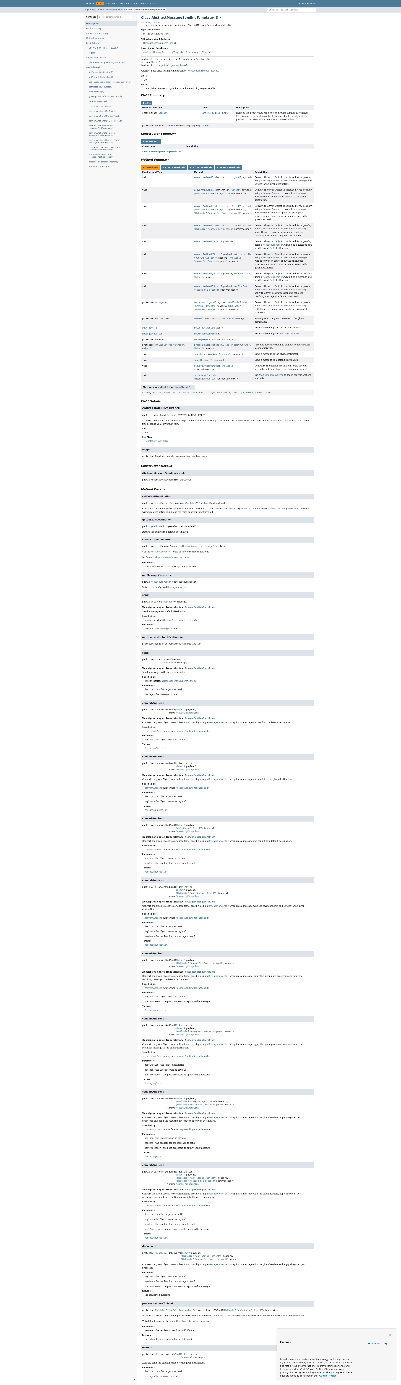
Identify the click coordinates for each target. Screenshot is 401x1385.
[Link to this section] (167, 95)
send (196, 354)
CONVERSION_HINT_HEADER (103, 48)
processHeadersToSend (206, 345)
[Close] (390, 1335)
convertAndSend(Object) (101, 106)
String (162, 113)
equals (156, 392)
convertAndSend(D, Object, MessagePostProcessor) (102, 134)
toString (237, 392)
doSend (198, 318)
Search (144, 3)
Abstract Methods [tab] (201, 167)
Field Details (92, 43)
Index (136, 3)
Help (152, 3)
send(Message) (96, 91)
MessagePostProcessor (220, 213)
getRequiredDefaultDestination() (105, 96)
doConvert (199, 302)
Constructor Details (96, 57)
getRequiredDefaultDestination (212, 339)
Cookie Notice (327, 1375)
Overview (90, 3)
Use (108, 3)
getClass (183, 392)
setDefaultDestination (207, 366)
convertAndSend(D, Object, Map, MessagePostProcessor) (105, 148)
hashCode (197, 392)
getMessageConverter (206, 333)
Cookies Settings (377, 1343)
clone (145, 392)
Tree (114, 3)
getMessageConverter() (100, 87)
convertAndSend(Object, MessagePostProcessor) (101, 127)
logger (92, 53)
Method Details (94, 67)
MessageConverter (152, 333)
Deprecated (125, 3)
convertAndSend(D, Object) (102, 111)
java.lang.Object (150, 22)
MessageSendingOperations (158, 43)
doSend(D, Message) (99, 166)
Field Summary (93, 28)
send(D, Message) (98, 101)
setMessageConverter (206, 375)
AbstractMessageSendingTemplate (146, 9)
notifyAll (222, 392)
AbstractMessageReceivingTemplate (163, 52)
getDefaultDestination (207, 327)
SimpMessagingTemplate (199, 52)
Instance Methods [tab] (174, 167)
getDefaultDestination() (101, 77)
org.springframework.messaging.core (103, 9)
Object (155, 62)
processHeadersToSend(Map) (103, 162)
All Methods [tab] (150, 167)
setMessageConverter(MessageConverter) (110, 82)
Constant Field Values (156, 441)
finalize (169, 392)
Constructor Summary (97, 33)
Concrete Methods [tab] (228, 167)
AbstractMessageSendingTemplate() (107, 62)
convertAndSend (203, 177)
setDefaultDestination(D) (101, 72)
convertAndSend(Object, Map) (104, 116)
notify (209, 392)
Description (92, 23)
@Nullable (199, 193)
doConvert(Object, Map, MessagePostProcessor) (101, 155)
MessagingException (187, 712)
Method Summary (95, 38)
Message (159, 302)
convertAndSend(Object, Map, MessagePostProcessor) (104, 141)
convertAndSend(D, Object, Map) (105, 121)
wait (248, 392)
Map (210, 193)
